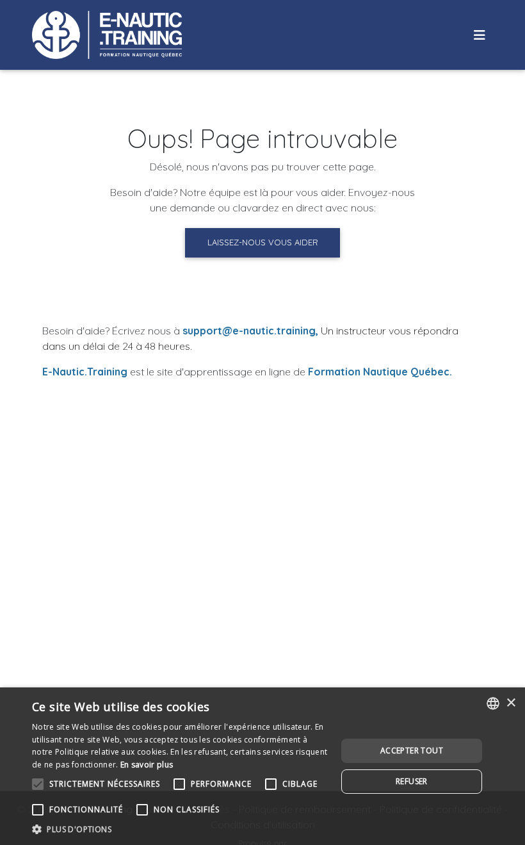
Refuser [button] (412, 781)
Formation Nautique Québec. (380, 371)
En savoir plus (146, 764)
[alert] (262, 766)
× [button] (510, 703)
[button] (180, 829)
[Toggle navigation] (479, 35)
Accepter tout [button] (411, 750)
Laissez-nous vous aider (262, 242)
